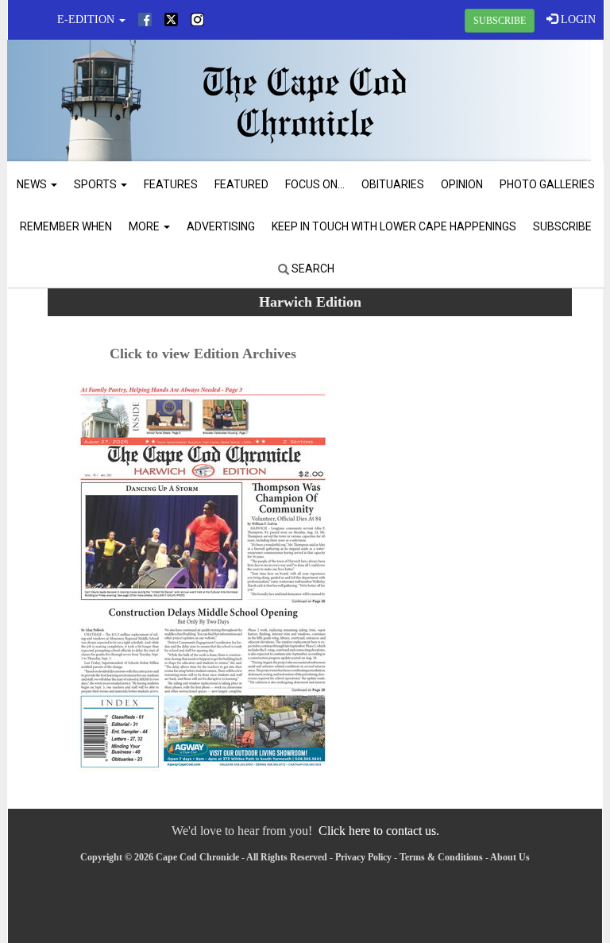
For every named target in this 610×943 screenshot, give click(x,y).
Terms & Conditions (441, 857)
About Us (510, 857)
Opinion (462, 184)
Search (311, 268)
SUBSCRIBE (499, 20)
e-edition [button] (87, 19)
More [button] (145, 226)
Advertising (221, 226)
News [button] (33, 184)
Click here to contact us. (379, 830)
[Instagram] (197, 19)
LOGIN (577, 19)
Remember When (66, 226)
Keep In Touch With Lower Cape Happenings (394, 226)
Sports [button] (96, 184)
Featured (241, 184)
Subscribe (562, 226)
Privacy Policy (363, 857)
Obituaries (392, 184)
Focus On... (315, 184)
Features (171, 184)
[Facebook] (145, 19)
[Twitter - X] (171, 19)
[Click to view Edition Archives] (203, 580)
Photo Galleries (547, 184)
